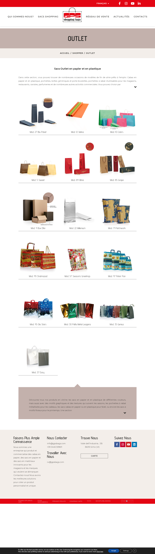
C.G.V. (89, 501)
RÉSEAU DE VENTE (97, 16)
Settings (126, 551)
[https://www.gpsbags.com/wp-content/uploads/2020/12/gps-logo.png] (72, 14)
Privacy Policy (59, 501)
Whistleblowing (103, 501)
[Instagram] (126, 3)
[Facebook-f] (119, 3)
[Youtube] (132, 3)
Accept (113, 551)
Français (101, 3)
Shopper (77, 53)
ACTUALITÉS (121, 16)
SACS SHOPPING (48, 16)
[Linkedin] (134, 444)
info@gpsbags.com (56, 443)
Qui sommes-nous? (21, 16)
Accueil (64, 53)
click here (100, 552)
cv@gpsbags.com (55, 462)
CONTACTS (140, 16)
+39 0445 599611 (54, 447)
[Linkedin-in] (139, 3)
